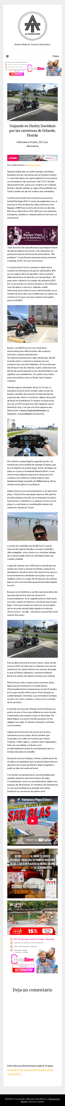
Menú (56, 55)
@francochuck (33, 165)
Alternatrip (32, 146)
